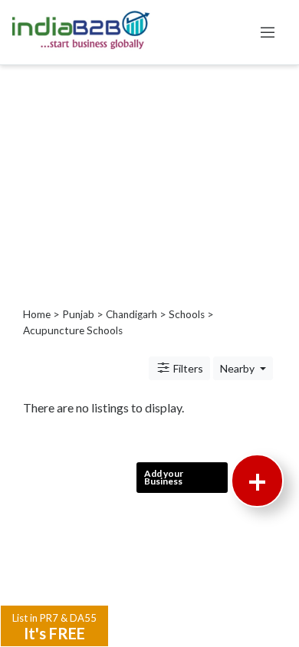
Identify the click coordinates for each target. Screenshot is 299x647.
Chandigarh (131, 314)
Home (37, 314)
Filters (187, 368)
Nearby (238, 368)
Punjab (78, 314)
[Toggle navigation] (267, 32)
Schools (187, 314)
